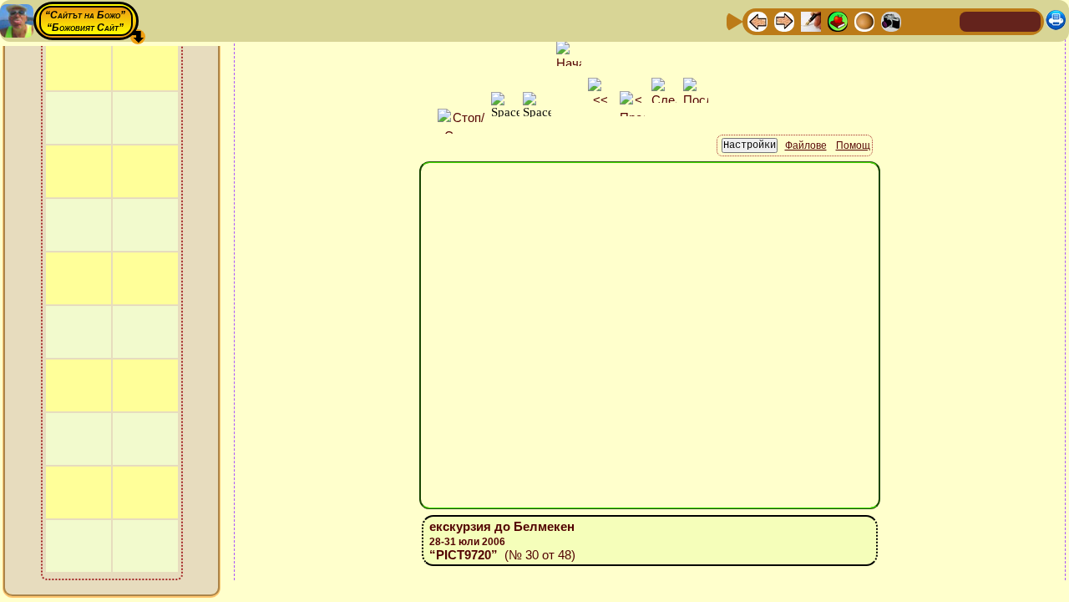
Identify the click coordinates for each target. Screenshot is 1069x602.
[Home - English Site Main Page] (1027, 20)
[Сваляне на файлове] (918, 20)
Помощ (853, 145)
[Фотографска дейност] (891, 20)
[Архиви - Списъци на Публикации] (811, 20)
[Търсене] (945, 20)
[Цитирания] (838, 20)
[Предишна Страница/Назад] (757, 20)
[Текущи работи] (864, 20)
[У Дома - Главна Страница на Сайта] (974, 20)
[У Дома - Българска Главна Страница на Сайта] (1000, 20)
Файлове (806, 145)
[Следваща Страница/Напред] (784, 20)
